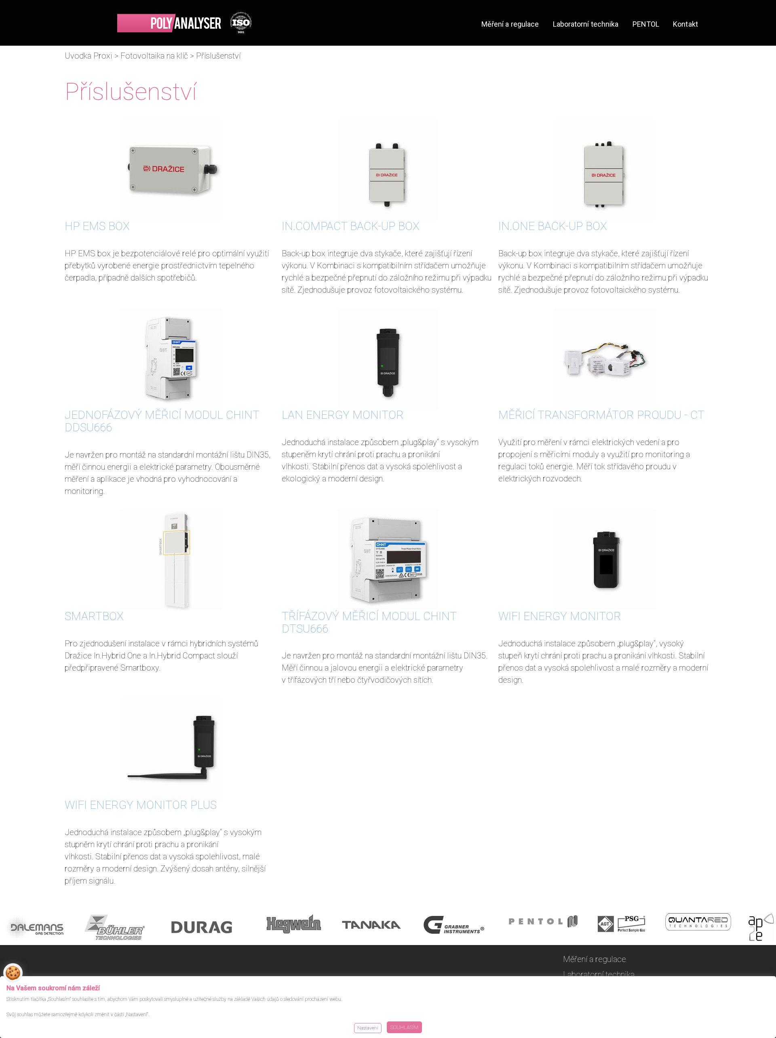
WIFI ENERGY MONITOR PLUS (141, 805)
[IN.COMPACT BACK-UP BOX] (388, 169)
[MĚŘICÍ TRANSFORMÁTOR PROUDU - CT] (604, 358)
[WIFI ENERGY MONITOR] (604, 559)
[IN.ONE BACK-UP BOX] (604, 169)
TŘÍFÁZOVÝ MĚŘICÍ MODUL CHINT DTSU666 (369, 622)
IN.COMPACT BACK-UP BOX (351, 226)
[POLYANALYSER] (184, 22)
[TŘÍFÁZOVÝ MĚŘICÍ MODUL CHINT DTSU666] (388, 559)
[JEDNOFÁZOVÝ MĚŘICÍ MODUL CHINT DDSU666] (171, 358)
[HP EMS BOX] (171, 169)
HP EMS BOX (97, 226)
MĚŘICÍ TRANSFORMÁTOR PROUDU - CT (601, 415)
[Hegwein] (294, 929)
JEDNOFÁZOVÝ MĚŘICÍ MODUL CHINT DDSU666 (162, 421)
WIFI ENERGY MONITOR (559, 616)
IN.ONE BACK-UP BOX (552, 226)
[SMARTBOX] (171, 559)
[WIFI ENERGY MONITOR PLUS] (171, 748)
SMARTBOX (94, 616)
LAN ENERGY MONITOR (343, 415)
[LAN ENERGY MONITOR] (388, 358)
